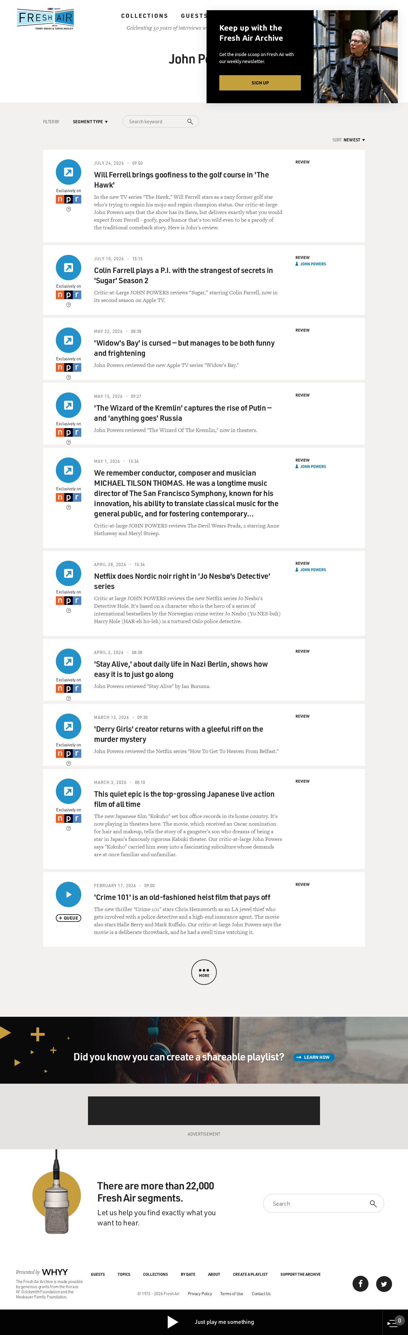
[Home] (45, 18)
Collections (144, 15)
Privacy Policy (200, 1293)
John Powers (313, 263)
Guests (194, 15)
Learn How (317, 1057)
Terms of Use (231, 1293)
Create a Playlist (250, 1274)
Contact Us (261, 1293)
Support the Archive (300, 1274)
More (204, 975)
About (214, 1274)
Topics (124, 1274)
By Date (188, 1274)
